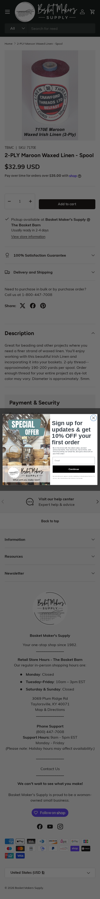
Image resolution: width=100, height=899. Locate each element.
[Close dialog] (93, 418)
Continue (74, 469)
